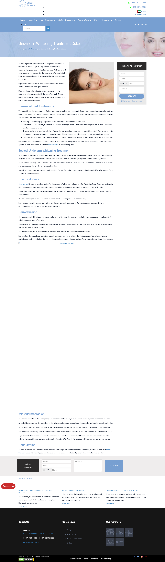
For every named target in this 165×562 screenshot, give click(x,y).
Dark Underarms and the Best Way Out (122, 490)
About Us (72, 534)
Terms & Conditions (90, 559)
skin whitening (53, 145)
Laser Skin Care (24, 556)
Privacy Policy (75, 559)
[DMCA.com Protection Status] (26, 559)
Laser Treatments (75, 539)
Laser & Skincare (31, 49)
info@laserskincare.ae (31, 542)
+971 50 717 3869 (138, 3)
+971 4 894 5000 (138, 7)
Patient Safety (106, 559)
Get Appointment (140, 15)
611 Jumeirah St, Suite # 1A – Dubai (38, 534)
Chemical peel (24, 184)
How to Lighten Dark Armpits (74, 490)
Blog (70, 543)
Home (21, 49)
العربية (143, 11)
